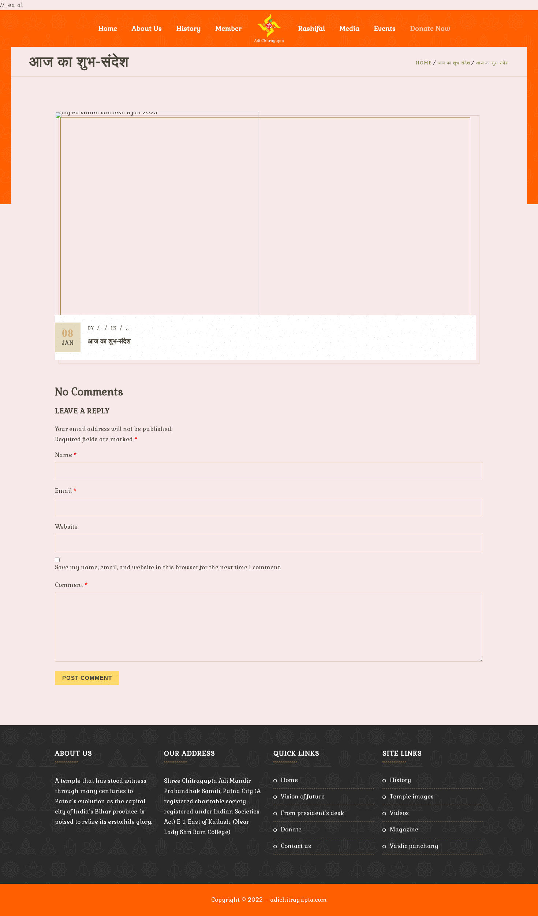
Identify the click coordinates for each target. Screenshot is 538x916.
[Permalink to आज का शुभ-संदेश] (156, 313)
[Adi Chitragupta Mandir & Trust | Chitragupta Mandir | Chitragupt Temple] (269, 28)
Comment (71, 585)
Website (66, 526)
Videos (399, 813)
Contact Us (296, 846)
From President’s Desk (312, 813)
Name (66, 455)
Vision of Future (303, 796)
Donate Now (430, 28)
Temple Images (412, 796)
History (400, 780)
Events (385, 28)
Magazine (404, 829)
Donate (291, 829)
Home (107, 28)
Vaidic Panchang (414, 846)
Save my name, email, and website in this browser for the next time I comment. (168, 567)
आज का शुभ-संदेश (454, 63)
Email (65, 491)
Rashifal (311, 28)
